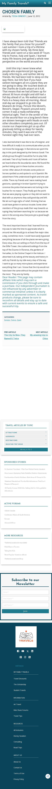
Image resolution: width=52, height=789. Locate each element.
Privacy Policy (19, 779)
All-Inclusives (18, 730)
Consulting (18, 742)
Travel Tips (18, 716)
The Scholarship (20, 684)
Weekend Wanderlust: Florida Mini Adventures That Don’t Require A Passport (25, 482)
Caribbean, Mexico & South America (17, 515)
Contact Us (18, 767)
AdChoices (19, 666)
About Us (17, 762)
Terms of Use (19, 773)
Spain (19, 320)
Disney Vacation (20, 736)
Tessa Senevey (19, 16)
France (13, 320)
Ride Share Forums (21, 710)
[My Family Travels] (26, 636)
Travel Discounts (20, 678)
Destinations (11, 440)
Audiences (10, 436)
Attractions (11, 433)
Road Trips (18, 747)
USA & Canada (10, 511)
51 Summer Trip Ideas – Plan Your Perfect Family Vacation (25, 469)
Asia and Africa (10, 523)
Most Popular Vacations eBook (15, 555)
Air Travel (17, 704)
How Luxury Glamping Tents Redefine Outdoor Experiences (26, 473)
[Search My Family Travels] (45, 3)
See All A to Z (26, 449)
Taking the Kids (10, 551)
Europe (7, 320)
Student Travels (20, 690)
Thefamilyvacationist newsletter (16, 543)
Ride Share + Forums (12, 547)
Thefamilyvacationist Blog (14, 559)
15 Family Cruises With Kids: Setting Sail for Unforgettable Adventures (25, 489)
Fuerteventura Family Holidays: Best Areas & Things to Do (25, 477)
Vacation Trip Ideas (14, 444)
